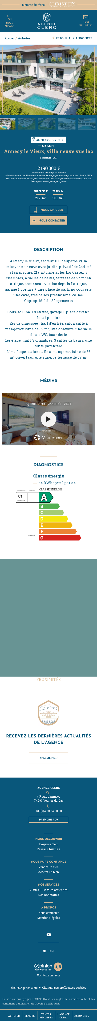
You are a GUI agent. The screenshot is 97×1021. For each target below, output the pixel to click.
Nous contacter (52, 220)
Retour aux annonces (74, 38)
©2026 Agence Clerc (24, 988)
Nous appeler (51, 209)
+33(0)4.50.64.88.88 (48, 811)
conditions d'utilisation (16, 1003)
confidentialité (78, 999)
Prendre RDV (48, 819)
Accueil (9, 38)
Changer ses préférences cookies (64, 987)
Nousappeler (9, 24)
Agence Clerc (48, 787)
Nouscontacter (85, 23)
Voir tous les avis (48, 975)
